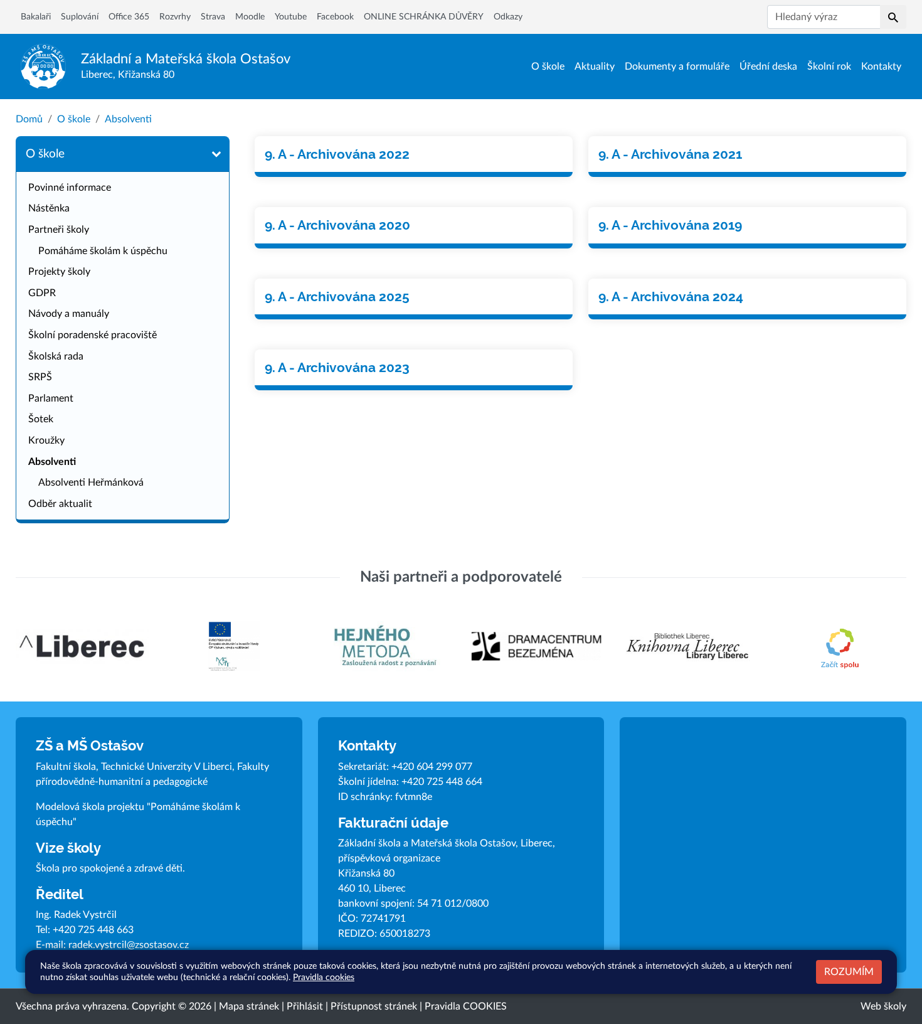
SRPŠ (40, 377)
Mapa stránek (249, 1006)
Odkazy (508, 17)
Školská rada (55, 356)
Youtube (291, 17)
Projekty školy (59, 272)
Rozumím (849, 972)
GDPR (42, 293)
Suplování (79, 17)
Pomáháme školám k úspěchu (102, 251)
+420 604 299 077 (431, 767)
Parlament (50, 398)
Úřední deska (768, 66)
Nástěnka (49, 208)
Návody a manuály (68, 314)
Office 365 (129, 17)
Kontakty (881, 66)
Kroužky (46, 440)
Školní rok (829, 66)
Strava (213, 17)
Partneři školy (58, 230)
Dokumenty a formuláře (677, 66)
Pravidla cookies (323, 977)
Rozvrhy (175, 17)
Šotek (40, 419)
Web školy (883, 1006)
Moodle (250, 17)
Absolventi (128, 119)
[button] (893, 17)
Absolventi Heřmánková (91, 482)
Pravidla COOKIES (466, 1006)
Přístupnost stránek (374, 1006)
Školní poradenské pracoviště (92, 335)
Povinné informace (69, 188)
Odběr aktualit (60, 504)
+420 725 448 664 (441, 782)
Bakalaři (36, 17)
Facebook (335, 17)
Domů (29, 119)
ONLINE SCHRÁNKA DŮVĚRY (424, 17)
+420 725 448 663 (93, 930)
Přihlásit (305, 1006)
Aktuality (595, 66)
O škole (547, 66)
